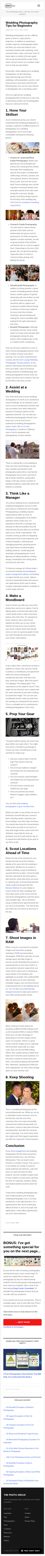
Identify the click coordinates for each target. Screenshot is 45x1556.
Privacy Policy (30, 1521)
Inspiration (7, 1513)
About (27, 1517)
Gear (6, 1525)
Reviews (7, 1536)
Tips (17, 1223)
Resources (8, 1533)
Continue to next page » (13, 1327)
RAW (17, 953)
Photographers (9, 1521)
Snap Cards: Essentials (23, 1288)
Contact (27, 1513)
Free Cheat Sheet (32, 1551)
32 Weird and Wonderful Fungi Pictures (22, 1434)
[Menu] (38, 5)
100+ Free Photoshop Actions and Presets (23, 1457)
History (6, 1540)
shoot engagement (18, 1151)
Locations (7, 1529)
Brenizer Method (12, 888)
